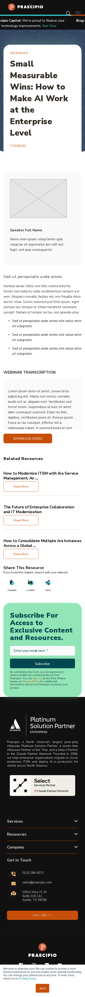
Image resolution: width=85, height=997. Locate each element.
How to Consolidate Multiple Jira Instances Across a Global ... (42, 543)
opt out (37, 678)
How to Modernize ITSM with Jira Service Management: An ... (40, 476)
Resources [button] (16, 834)
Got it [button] (42, 988)
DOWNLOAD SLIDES (27, 438)
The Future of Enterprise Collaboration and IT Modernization (38, 509)
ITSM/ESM (18, 146)
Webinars (19, 53)
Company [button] (15, 847)
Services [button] (15, 821)
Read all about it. (61, 26)
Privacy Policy (28, 978)
